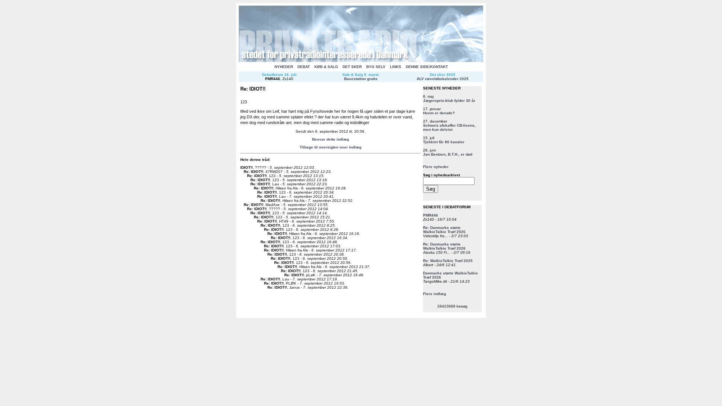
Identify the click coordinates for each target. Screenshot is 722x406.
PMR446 (272, 79)
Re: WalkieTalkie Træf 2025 (448, 261)
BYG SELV (375, 67)
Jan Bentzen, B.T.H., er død (447, 154)
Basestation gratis (361, 79)
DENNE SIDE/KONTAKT (427, 67)
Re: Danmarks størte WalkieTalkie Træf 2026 (444, 230)
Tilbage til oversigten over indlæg (330, 147)
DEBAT (303, 67)
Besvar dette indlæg (330, 139)
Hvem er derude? (439, 113)
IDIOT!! (246, 167)
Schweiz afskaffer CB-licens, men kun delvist (449, 127)
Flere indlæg (434, 294)
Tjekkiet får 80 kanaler (443, 142)
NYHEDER (284, 67)
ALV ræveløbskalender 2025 (443, 79)
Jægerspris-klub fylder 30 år (449, 100)
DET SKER (352, 67)
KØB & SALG (326, 67)
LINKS (395, 67)
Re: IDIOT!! (253, 172)
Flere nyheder (436, 167)
